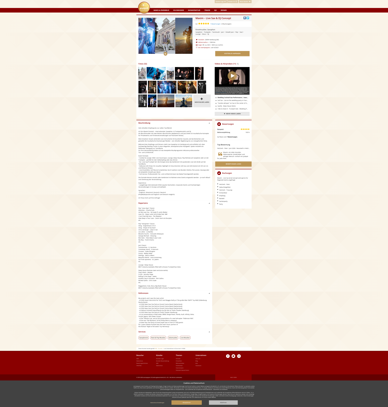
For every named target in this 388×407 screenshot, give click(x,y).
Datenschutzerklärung (220, 92)
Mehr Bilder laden (202, 102)
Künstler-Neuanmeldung (162, 361)
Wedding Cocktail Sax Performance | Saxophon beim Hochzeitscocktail (233, 97)
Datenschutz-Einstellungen (157, 402)
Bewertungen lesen (233, 164)
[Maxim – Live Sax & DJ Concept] (142, 73)
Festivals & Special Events (182, 370)
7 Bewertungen (215, 24)
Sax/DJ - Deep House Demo (227, 106)
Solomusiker (178, 10)
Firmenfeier (179, 361)
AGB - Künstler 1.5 (159, 348)
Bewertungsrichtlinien (142, 363)
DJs (215, 10)
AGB (137, 358)
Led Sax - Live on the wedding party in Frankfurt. (233, 100)
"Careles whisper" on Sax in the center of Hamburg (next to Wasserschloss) (233, 103)
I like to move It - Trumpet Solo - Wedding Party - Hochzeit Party (233, 109)
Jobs (197, 363)
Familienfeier (179, 365)
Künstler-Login (160, 358)
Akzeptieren (187, 402)
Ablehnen (223, 402)
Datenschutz (139, 361)
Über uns (198, 358)
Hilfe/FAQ (138, 365)
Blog (197, 361)
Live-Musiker (185, 338)
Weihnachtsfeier (180, 363)
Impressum (198, 365)
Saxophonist (143, 338)
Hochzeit (178, 358)
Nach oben (233, 377)
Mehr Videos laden (233, 114)
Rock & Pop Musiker (158, 338)
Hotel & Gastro (179, 368)
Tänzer (207, 10)
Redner (224, 10)
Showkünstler (194, 10)
